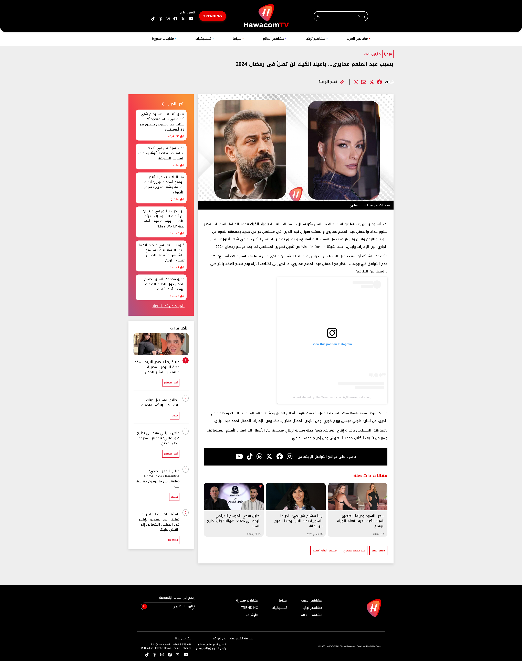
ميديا (388, 54)
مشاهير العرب (358, 38)
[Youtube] (239, 456)
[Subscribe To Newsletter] (144, 606)
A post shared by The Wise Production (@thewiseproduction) (332, 397)
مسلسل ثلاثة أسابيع (325, 550)
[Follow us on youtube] (191, 18)
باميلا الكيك (378, 550)
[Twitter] (371, 82)
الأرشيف (252, 615)
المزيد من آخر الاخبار (169, 306)
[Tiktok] (249, 456)
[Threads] (160, 18)
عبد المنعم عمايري (354, 550)
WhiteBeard (375, 646)
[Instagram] (289, 456)
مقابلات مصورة (164, 38)
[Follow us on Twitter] (178, 655)
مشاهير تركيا (316, 38)
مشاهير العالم (274, 38)
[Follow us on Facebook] (175, 18)
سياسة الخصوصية (241, 638)
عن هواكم (219, 638)
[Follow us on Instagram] (168, 18)
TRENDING (212, 16)
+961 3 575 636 (182, 644)
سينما (238, 38)
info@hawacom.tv (161, 644)
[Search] (318, 16)
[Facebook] (379, 82)
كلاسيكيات (204, 38)
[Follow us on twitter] (183, 18)
